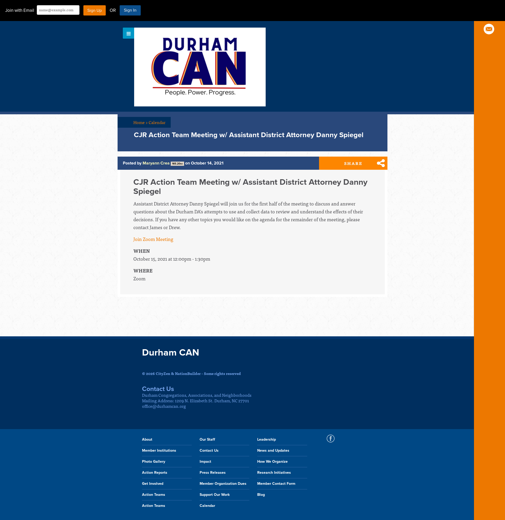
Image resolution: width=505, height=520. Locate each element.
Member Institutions (159, 450)
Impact (205, 461)
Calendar (157, 122)
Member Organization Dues (223, 483)
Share (353, 163)
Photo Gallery (153, 461)
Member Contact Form (276, 483)
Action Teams (153, 494)
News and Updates (273, 450)
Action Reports (154, 472)
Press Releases (213, 472)
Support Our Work (215, 494)
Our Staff (207, 439)
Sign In (130, 10)
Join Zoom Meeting (153, 239)
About (147, 439)
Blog (261, 494)
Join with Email (19, 10)
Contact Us (209, 450)
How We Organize (272, 461)
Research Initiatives (274, 472)
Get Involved (152, 483)
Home (140, 122)
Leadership (266, 439)
